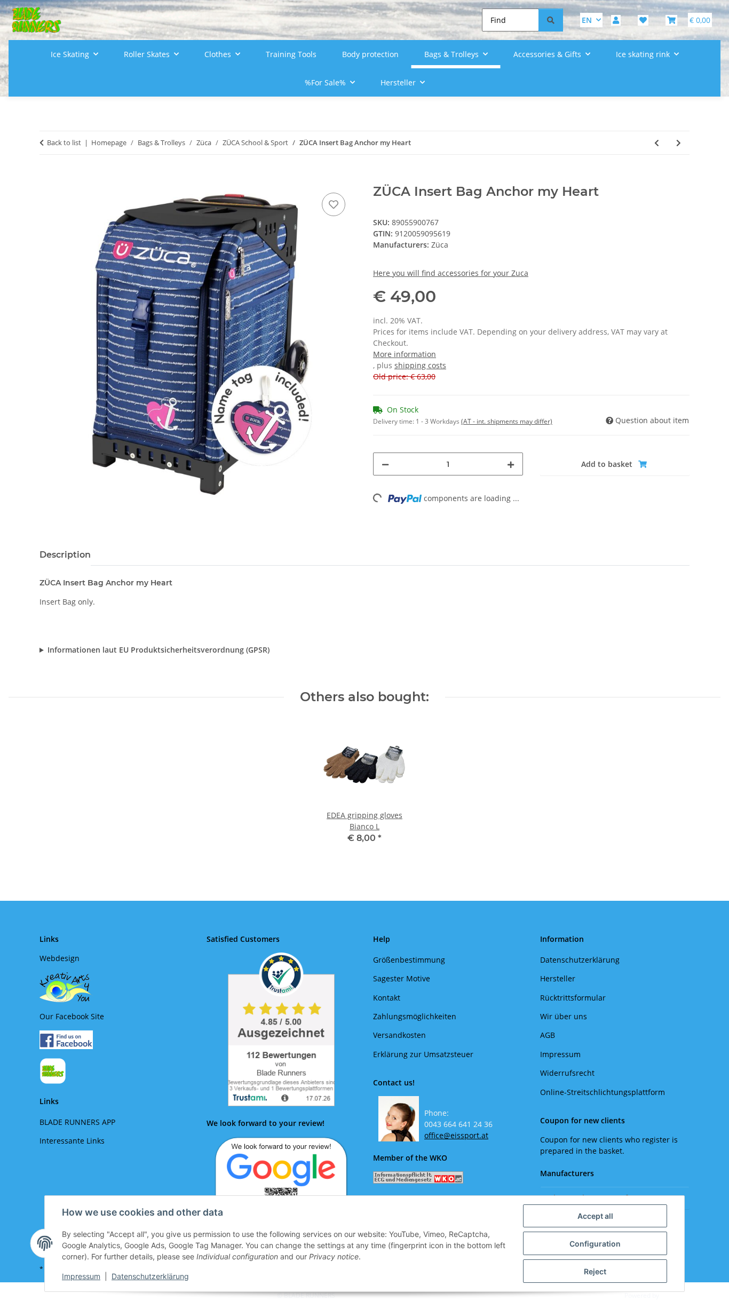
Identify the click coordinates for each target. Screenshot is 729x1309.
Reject (595, 1271)
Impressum (81, 1276)
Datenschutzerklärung (150, 1276)
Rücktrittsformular (573, 998)
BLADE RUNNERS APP (77, 1122)
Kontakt (386, 998)
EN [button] (587, 20)
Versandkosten (399, 1035)
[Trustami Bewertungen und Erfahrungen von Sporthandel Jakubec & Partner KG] (281, 1029)
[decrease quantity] (385, 464)
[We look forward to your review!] (281, 1181)
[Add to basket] (48, 178)
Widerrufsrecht (567, 1073)
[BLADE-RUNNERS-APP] (52, 1070)
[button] (616, 20)
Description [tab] (65, 555)
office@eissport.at (456, 1135)
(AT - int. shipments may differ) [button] (506, 421)
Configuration (595, 1243)
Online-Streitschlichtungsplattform (602, 1092)
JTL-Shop (673, 1295)
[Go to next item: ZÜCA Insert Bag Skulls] (679, 142)
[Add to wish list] (333, 204)
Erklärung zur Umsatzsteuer (423, 1054)
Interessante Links (72, 1141)
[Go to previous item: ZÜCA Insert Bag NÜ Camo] (657, 142)
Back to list (64, 142)
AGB (547, 1035)
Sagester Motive (401, 978)
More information (404, 354)
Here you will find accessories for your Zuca (450, 273)
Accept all (595, 1215)
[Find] (550, 20)
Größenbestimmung (409, 960)
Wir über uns (563, 1016)
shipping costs (420, 365)
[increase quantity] (510, 464)
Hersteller (557, 978)
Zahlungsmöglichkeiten (414, 1016)
